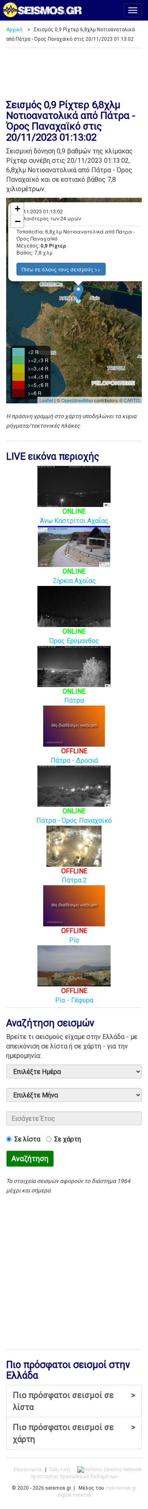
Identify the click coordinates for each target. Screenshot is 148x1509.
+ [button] (17, 209)
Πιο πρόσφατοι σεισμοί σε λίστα (74, 1401)
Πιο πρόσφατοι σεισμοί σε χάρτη (74, 1433)
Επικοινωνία (28, 1469)
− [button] (18, 221)
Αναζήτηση (30, 1158)
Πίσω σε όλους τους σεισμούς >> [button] (61, 269)
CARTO (132, 400)
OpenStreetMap (77, 400)
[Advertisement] (74, 70)
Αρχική (14, 29)
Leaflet (46, 400)
